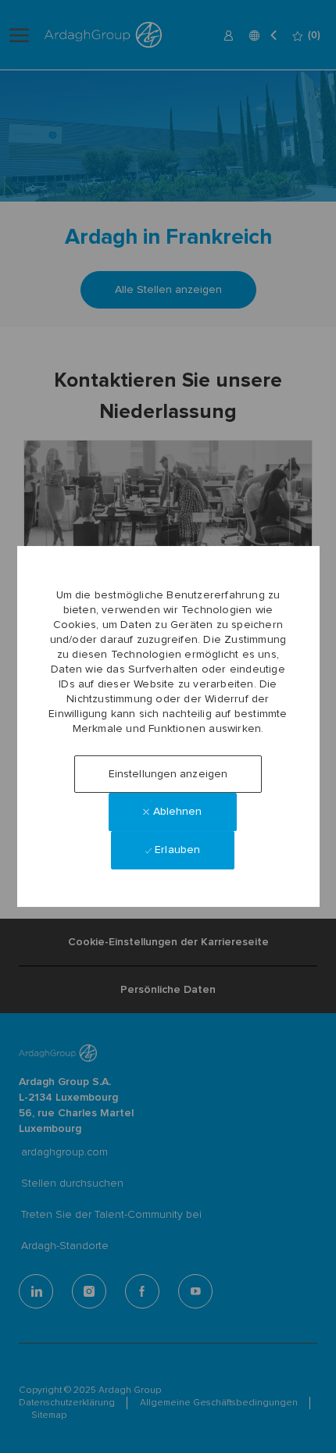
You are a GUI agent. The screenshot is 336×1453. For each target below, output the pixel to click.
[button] (168, 774)
